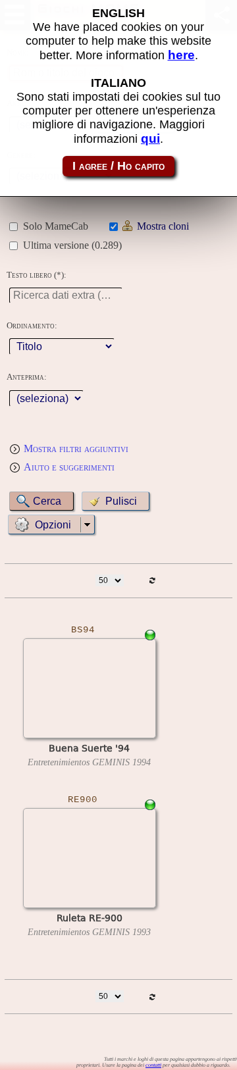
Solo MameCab (55, 226)
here (181, 55)
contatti (153, 1065)
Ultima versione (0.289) (72, 245)
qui (150, 138)
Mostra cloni (163, 226)
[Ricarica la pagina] (152, 581)
